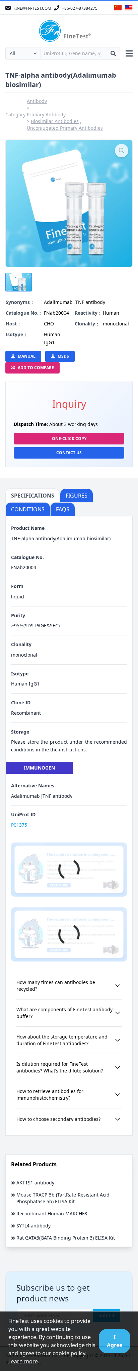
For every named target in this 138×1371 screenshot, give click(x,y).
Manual (27, 356)
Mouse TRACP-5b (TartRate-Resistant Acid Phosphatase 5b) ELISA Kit (63, 1198)
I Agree (114, 1341)
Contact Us (69, 453)
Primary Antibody (46, 114)
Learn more (23, 1361)
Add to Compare (36, 367)
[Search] (113, 53)
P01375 (19, 825)
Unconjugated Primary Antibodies (65, 128)
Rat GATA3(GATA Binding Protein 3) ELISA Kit (65, 1238)
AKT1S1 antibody (35, 1182)
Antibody (37, 101)
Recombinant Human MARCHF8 (51, 1213)
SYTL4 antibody (33, 1225)
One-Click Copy (69, 438)
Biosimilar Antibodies (55, 121)
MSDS (63, 356)
